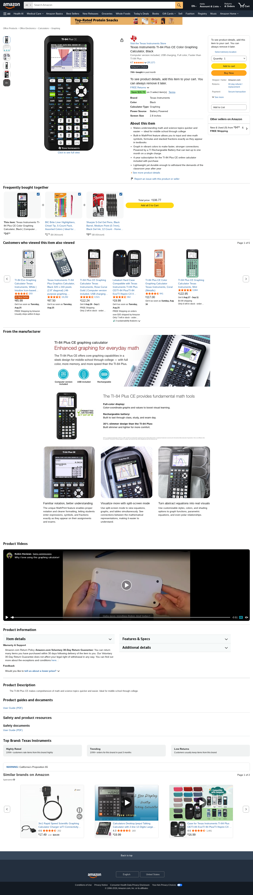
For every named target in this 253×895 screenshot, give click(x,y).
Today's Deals (141, 13)
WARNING (12, 767)
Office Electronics (28, 28)
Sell (180, 13)
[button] (7, 13)
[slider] (120, 617)
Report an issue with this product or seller (157, 178)
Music (213, 13)
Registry (202, 13)
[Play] (6, 617)
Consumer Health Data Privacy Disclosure (130, 885)
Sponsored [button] (8, 779)
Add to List (219, 107)
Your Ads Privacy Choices (164, 885)
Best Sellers (72, 13)
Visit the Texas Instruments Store (148, 43)
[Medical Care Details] (43, 13)
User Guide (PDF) (13, 708)
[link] (64, 205)
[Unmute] (246, 617)
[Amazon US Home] (94, 875)
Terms (172, 92)
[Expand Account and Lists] (220, 6)
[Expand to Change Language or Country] (196, 6)
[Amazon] (12, 5)
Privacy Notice (101, 885)
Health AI (18, 13)
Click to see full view (69, 152)
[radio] (6, 39)
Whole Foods (123, 13)
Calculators (43, 28)
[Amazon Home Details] (238, 13)
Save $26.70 (138, 92)
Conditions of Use (83, 885)
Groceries (107, 13)
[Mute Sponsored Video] (79, 817)
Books (155, 13)
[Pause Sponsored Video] (79, 810)
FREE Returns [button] (138, 87)
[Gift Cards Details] (175, 13)
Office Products (10, 28)
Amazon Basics (54, 13)
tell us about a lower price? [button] (40, 671)
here (53, 660)
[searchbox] (104, 5)
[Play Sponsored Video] (126, 803)
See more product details (146, 172)
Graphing (55, 28)
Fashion (190, 13)
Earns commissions (42, 553)
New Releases (90, 13)
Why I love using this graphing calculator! (37, 557)
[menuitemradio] (241, 617)
